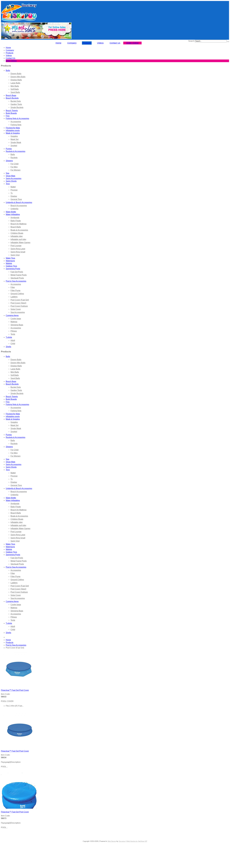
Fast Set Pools (17, 272)
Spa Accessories (18, 312)
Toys (8, 184)
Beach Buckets (12, 98)
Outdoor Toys (11, 266)
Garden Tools (16, 104)
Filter (13, 287)
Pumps (9, 149)
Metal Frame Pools (19, 275)
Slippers (9, 161)
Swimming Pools (13, 269)
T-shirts (9, 337)
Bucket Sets (16, 101)
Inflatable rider (17, 236)
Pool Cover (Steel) (18, 303)
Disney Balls (16, 74)
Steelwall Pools (17, 278)
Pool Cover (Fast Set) (20, 300)
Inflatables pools (13, 130)
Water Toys (10, 258)
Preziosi (14, 190)
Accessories (16, 122)
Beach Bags (11, 95)
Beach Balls (16, 227)
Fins (7, 116)
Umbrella (14, 209)
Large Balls (15, 83)
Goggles (14, 136)
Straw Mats (10, 176)
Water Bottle (11, 212)
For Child (14, 164)
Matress (14, 322)
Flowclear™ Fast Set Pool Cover (15, 690)
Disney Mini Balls (18, 77)
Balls (8, 70)
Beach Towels (12, 111)
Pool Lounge (16, 246)
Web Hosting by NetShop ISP (137, 841)
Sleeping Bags (17, 325)
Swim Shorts (11, 181)
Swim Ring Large (18, 249)
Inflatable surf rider (18, 239)
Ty (12, 193)
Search (191, 41)
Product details (6, 710)
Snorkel (14, 146)
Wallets (9, 263)
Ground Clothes (17, 294)
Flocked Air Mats (13, 128)
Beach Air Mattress (18, 224)
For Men (14, 167)
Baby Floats (16, 221)
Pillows (14, 331)
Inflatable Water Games (20, 242)
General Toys (16, 199)
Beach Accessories (19, 206)
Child (13, 344)
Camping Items (12, 315)
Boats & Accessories (19, 230)
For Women (15, 170)
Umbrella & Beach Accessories (19, 202)
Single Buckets (17, 107)
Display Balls (16, 80)
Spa (7, 173)
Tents (13, 334)
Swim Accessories (13, 178)
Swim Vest (15, 255)
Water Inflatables (13, 214)
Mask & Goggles (13, 133)
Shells (8, 347)
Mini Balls (15, 86)
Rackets (14, 158)
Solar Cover (16, 309)
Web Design (112, 841)
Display (14, 196)
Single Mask (16, 142)
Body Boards (11, 113)
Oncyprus (122, 841)
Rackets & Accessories (15, 151)
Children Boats (17, 233)
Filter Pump (15, 290)
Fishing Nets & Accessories (17, 118)
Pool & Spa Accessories (16, 281)
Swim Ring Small (18, 252)
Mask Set (14, 139)
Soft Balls (15, 89)
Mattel (13, 187)
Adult (13, 340)
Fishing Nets (16, 125)
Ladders (14, 297)
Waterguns (10, 261)
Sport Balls (15, 92)
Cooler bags (16, 319)
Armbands (15, 218)
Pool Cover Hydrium (19, 306)
